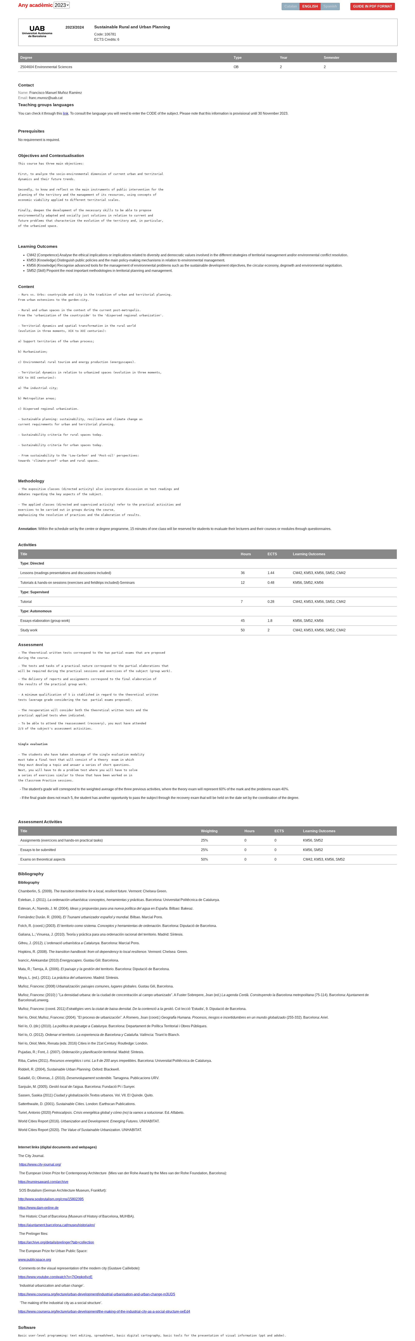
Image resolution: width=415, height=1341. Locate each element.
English (310, 6)
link (65, 113)
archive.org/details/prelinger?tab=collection (61, 1242)
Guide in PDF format (372, 6)
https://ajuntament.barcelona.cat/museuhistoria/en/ (56, 1225)
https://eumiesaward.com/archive (43, 1182)
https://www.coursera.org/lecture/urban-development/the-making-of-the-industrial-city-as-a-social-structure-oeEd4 (104, 1311)
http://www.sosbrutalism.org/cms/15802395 (51, 1199)
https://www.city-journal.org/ (40, 1164)
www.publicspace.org (34, 1259)
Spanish (330, 6)
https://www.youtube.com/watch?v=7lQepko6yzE (55, 1277)
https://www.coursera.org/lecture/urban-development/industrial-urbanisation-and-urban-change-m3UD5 (96, 1294)
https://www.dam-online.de (38, 1208)
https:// (23, 1242)
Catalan (290, 6)
